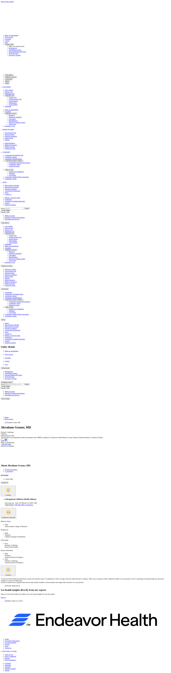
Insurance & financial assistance (15, 217)
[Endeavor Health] (85, 71)
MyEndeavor (13, 48)
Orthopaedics (13, 103)
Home (7, 417)
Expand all (5, 482)
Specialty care (10, 95)
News (6, 192)
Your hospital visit (10, 133)
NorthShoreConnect (15, 50)
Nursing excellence (11, 189)
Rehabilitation (13, 121)
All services (12, 124)
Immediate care (9, 94)
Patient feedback (10, 143)
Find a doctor (9, 37)
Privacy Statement (10, 656)
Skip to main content (7, 1)
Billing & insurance (11, 145)
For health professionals (12, 641)
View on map (9, 505)
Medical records (10, 147)
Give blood (12, 175)
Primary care (9, 92)
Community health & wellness (14, 161)
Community (9, 79)
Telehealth (8, 106)
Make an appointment (11, 35)
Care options (9, 75)
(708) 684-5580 (6, 444)
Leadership (8, 199)
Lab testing (12, 119)
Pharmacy (12, 115)
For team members (10, 642)
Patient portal (9, 44)
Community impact (11, 157)
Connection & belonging (12, 191)
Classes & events (10, 148)
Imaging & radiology (15, 117)
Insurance (8, 575)
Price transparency (10, 660)
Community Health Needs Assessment (17, 177)
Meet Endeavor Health (12, 185)
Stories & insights (10, 205)
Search (3, 208)
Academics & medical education (15, 201)
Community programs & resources (19, 163)
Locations (8, 39)
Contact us (8, 194)
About (7, 81)
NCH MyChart (13, 53)
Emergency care (10, 126)
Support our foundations (16, 172)
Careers (7, 41)
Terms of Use (9, 655)
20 (11, 469)
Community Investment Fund (14, 155)
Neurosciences (13, 101)
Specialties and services (12, 219)
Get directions (28, 505)
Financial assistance (11, 136)
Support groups (9, 134)
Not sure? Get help (14, 55)
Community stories (11, 179)
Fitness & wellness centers (17, 122)
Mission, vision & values (12, 198)
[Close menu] (1, 87)
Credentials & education (8, 517)
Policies (7, 140)
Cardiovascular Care (15, 99)
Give (6, 42)
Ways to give (9, 170)
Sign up (3, 597)
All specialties (13, 104)
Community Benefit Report (13, 159)
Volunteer (12, 173)
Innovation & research (12, 187)
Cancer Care (13, 97)
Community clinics (14, 164)
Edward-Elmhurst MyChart (17, 52)
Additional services (11, 113)
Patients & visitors (11, 77)
